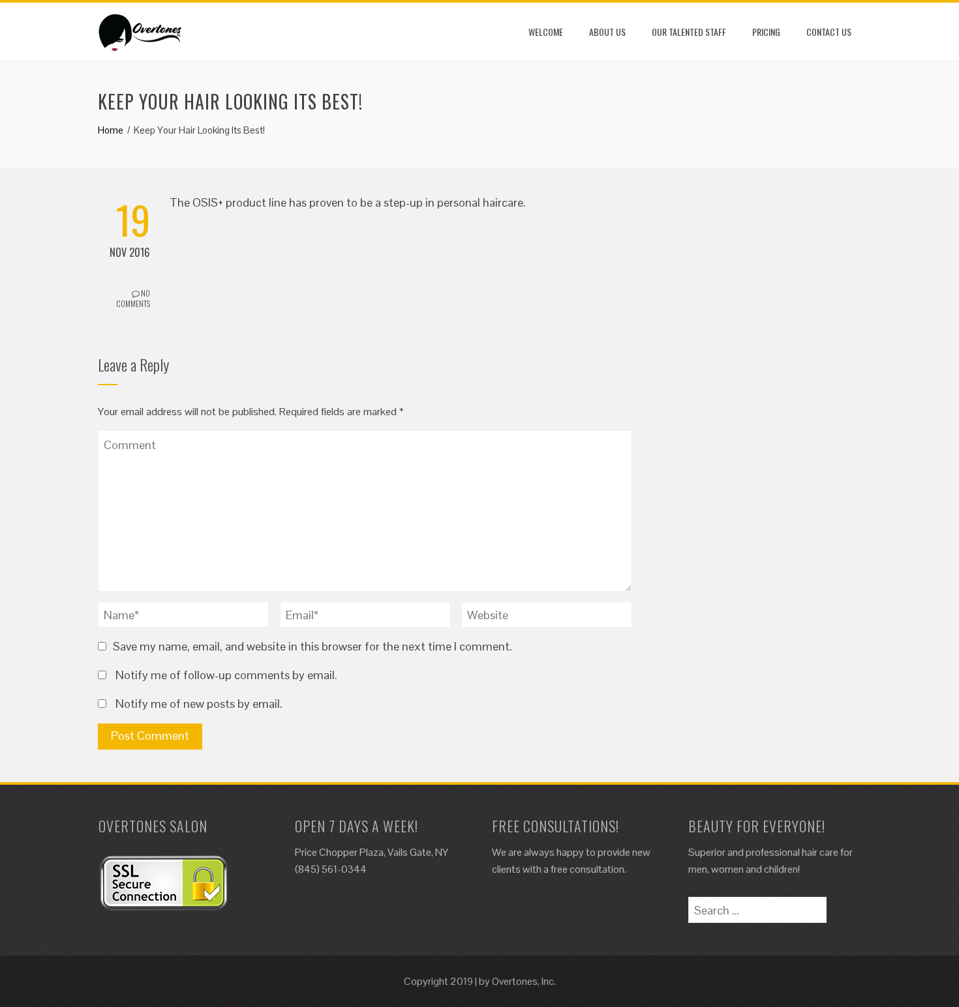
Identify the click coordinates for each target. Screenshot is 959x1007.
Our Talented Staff (689, 31)
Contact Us (828, 31)
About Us (607, 31)
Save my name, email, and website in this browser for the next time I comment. (312, 646)
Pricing (766, 31)
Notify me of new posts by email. (198, 703)
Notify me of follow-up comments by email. (226, 674)
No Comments (133, 298)
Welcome (545, 31)
